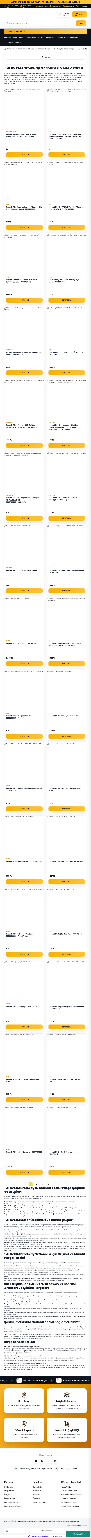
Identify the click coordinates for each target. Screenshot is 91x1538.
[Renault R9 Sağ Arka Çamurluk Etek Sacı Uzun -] (24, 1054)
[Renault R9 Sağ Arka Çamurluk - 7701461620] (24, 1126)
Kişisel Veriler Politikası (70, 1506)
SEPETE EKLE (24, 155)
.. (54, 1184)
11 (60, 1184)
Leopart (9, 350)
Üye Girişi (36, 1498)
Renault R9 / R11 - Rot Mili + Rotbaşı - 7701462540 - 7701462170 (63, 499)
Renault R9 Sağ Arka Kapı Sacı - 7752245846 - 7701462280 (66, 1007)
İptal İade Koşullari (68, 1502)
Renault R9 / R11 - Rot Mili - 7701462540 (22, 570)
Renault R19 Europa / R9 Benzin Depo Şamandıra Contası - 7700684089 (21, 135)
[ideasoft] (33, 1536)
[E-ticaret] (45, 1536)
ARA (81, 23)
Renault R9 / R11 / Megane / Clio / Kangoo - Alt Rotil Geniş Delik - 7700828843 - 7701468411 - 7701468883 (65, 427)
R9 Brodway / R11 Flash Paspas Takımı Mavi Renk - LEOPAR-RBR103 (23, 353)
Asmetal (9, 422)
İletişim (7, 1494)
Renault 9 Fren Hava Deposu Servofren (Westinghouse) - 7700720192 (21, 281)
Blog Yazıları (9, 1490)
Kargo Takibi (66, 1487)
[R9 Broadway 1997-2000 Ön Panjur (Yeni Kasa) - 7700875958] (67, 254)
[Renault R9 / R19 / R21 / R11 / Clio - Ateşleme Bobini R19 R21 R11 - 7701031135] (67, 181)
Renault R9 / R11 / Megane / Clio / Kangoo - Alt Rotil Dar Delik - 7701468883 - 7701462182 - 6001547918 (23, 500)
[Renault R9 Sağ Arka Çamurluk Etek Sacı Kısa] (67, 1054)
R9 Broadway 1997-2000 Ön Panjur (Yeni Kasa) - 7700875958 (64, 281)
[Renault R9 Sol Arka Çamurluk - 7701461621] (67, 835)
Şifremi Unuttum (39, 1502)
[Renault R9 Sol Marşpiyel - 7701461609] (67, 690)
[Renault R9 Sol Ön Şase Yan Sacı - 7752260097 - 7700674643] (24, 690)
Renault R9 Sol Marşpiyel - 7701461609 (64, 716)
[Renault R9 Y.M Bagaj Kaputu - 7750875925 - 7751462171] (67, 545)
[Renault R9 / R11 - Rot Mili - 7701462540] (24, 545)
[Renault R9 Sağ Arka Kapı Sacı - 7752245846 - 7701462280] (67, 981)
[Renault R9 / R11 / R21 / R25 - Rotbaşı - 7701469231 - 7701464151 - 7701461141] (24, 399)
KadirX (84, 1526)
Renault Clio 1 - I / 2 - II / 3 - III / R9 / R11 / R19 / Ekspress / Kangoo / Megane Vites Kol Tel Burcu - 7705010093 (66, 136)
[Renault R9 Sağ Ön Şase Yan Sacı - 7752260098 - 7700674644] (24, 908)
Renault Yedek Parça (12, 1506)
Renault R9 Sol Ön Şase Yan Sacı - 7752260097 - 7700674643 (19, 717)
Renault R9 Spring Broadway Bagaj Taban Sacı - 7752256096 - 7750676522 (65, 644)
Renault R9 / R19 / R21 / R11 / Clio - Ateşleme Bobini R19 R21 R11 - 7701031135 (66, 208)
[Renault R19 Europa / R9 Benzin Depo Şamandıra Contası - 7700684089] (24, 109)
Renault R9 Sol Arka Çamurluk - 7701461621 (66, 861)
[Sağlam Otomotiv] (45, 1455)
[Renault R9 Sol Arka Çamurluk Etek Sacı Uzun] (67, 763)
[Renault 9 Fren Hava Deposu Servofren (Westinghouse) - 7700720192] (24, 254)
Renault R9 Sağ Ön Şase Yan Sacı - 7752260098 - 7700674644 (20, 935)
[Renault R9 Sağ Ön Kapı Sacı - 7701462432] (67, 908)
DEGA (50, 277)
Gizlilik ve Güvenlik (68, 1498)
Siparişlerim (37, 1487)
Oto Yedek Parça (11, 1502)
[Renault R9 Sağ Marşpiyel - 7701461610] (24, 981)
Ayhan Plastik (11, 132)
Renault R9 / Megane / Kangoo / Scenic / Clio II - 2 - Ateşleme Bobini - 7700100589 (24, 208)
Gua (7, 204)
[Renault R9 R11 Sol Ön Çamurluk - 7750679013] (67, 1126)
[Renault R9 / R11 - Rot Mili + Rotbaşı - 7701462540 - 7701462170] (67, 472)
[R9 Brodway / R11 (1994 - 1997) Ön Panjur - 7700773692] (67, 327)
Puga (50, 132)
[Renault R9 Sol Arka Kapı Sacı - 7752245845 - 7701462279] (24, 763)
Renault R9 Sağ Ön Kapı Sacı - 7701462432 (65, 934)
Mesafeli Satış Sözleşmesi (71, 1494)
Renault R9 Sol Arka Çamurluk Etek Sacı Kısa (24, 861)
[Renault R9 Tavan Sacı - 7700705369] (24, 617)
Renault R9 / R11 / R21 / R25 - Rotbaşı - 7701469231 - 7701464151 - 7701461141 (21, 426)
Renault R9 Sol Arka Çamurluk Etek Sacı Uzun (64, 789)
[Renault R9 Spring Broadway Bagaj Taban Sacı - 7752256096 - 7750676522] (67, 617)
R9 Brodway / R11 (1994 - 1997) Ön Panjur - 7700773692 (65, 353)
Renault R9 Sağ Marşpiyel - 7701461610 (21, 1006)
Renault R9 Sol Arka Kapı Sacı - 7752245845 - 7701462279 (24, 789)
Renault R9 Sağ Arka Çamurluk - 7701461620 (24, 1152)
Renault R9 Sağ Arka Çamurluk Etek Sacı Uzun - (22, 1080)
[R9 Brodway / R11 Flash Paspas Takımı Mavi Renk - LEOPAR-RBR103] (24, 327)
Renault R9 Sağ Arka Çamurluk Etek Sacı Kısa (64, 1080)
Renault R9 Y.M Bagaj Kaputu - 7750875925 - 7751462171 (66, 571)
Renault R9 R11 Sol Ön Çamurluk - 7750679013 (61, 1153)
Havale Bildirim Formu (69, 1490)
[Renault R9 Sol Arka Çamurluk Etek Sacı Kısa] (24, 835)
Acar (50, 568)
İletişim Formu (9, 1498)
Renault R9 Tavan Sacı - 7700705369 (21, 643)
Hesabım (36, 1494)
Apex (8, 277)
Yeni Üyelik (37, 1490)
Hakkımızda (8, 1487)
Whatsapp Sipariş (79, 1534)
